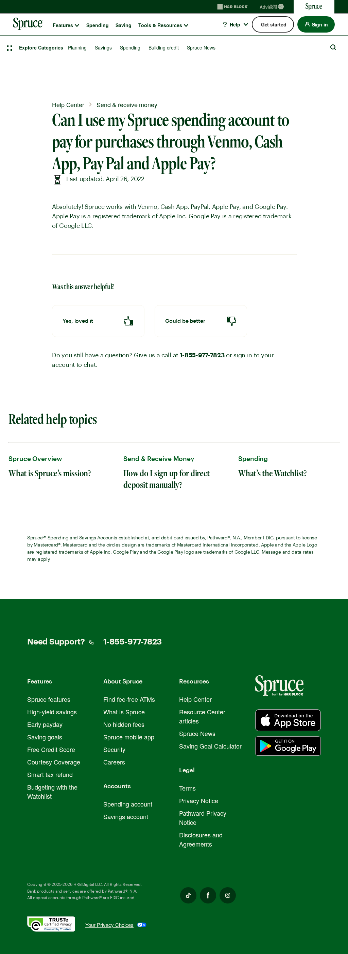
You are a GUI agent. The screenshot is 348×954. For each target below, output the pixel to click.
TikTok (188, 895)
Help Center (195, 699)
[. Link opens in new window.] (56, 925)
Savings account (125, 816)
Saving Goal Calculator (210, 745)
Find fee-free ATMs (129, 699)
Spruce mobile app (128, 736)
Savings (103, 47)
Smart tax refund (50, 774)
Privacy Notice (198, 800)
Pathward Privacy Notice (202, 818)
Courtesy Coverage (53, 761)
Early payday (45, 724)
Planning (77, 47)
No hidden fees (123, 724)
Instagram (228, 895)
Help (234, 24)
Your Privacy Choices (109, 924)
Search (333, 47)
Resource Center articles (202, 716)
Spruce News (201, 47)
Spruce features (48, 699)
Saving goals (44, 736)
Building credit (164, 47)
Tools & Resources (160, 25)
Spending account (127, 803)
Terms (187, 787)
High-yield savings (52, 711)
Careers (114, 761)
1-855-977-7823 (202, 355)
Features (63, 25)
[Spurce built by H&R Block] (288, 720)
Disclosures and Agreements (201, 839)
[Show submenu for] (77, 25)
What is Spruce (124, 711)
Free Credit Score (51, 749)
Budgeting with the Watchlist (52, 791)
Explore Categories (41, 47)
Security (114, 749)
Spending (97, 25)
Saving (124, 25)
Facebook (208, 895)
